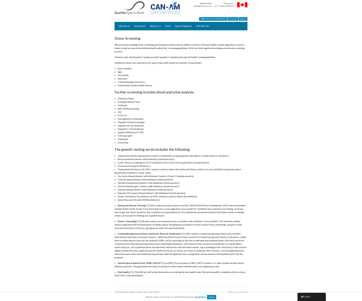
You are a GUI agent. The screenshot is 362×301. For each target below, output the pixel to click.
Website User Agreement (237, 292)
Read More (200, 297)
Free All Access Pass (213, 19)
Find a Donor (140, 26)
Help (243, 19)
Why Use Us (124, 26)
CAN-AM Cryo (202, 26)
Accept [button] (212, 297)
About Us (154, 26)
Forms (168, 26)
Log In (233, 19)
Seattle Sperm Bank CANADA (147, 8)
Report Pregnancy (183, 26)
